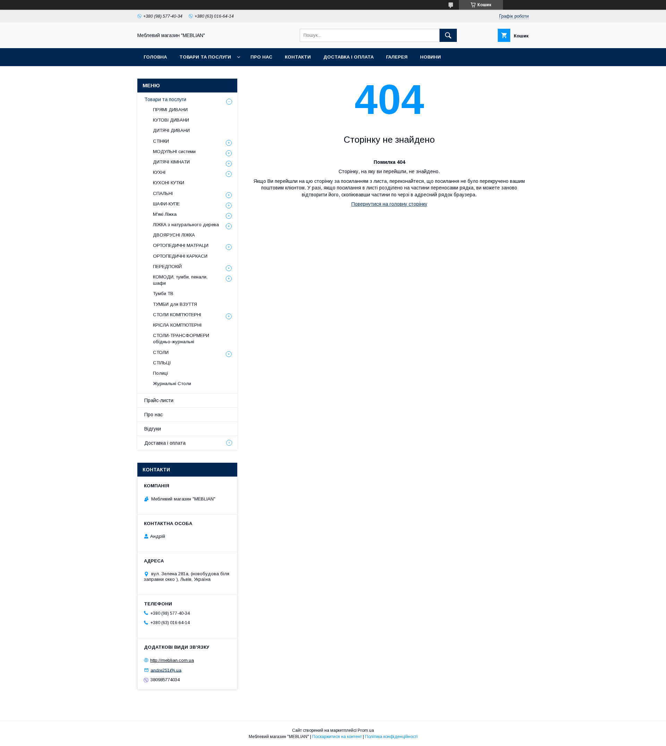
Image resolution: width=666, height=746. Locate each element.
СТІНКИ (161, 141)
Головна (155, 57)
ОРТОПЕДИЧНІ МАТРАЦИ (180, 245)
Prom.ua (366, 730)
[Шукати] (448, 35)
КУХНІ (159, 172)
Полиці (160, 373)
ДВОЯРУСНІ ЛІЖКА (174, 235)
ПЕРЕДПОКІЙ (167, 266)
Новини (430, 57)
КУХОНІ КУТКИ (168, 182)
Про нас (261, 57)
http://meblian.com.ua (172, 660)
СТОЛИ (161, 352)
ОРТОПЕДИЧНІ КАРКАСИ (180, 256)
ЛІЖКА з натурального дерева (186, 224)
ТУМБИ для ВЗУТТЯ (175, 304)
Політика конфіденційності (391, 736)
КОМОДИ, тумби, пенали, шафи (180, 280)
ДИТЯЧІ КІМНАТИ (171, 162)
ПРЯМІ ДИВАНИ (170, 109)
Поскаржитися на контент (337, 736)
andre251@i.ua (166, 670)
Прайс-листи (158, 400)
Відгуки (152, 429)
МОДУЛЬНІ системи (174, 151)
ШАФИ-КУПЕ (166, 203)
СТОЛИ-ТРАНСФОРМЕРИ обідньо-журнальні (181, 338)
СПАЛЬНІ (163, 193)
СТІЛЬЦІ (162, 362)
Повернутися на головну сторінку (389, 204)
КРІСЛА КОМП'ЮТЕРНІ (177, 325)
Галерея (397, 57)
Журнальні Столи (172, 383)
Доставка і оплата (348, 57)
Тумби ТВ (163, 293)
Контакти (298, 57)
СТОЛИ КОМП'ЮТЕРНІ (177, 314)
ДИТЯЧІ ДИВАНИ (171, 130)
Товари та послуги (205, 57)
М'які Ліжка (165, 214)
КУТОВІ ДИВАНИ (171, 120)
